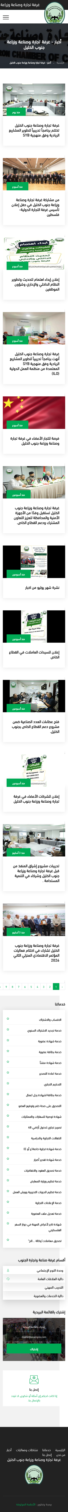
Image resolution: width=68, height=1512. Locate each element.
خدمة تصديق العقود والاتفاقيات (42, 1170)
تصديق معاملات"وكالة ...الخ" (44, 1240)
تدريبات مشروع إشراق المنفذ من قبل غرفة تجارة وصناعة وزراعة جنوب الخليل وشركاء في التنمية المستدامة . (36, 873)
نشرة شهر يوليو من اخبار (42, 587)
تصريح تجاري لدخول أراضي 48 (44, 1127)
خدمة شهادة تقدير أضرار (47, 1159)
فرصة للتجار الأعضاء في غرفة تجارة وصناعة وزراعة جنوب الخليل (34, 440)
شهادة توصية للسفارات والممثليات (41, 1116)
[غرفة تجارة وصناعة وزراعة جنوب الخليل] (34, 1474)
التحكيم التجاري (52, 1084)
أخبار (9, 1449)
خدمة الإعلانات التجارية (48, 1202)
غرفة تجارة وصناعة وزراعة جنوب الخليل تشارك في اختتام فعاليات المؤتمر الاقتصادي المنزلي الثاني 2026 (36, 952)
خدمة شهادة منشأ (50, 1062)
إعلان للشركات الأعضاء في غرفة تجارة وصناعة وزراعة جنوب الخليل (36, 798)
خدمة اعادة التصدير (50, 1073)
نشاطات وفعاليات (27, 1449)
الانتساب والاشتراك (50, 1019)
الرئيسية (60, 62)
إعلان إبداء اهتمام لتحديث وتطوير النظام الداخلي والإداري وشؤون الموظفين (35, 283)
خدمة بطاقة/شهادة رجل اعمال (43, 1094)
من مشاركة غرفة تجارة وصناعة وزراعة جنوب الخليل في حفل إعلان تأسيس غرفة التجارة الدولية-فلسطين (35, 207)
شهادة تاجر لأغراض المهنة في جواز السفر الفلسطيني (38, 1226)
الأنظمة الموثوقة (25, 1504)
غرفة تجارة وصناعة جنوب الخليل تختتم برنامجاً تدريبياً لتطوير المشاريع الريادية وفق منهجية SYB (34, 129)
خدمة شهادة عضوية (49, 1041)
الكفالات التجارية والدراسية (46, 1138)
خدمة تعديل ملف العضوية (46, 1213)
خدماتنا (46, 1449)
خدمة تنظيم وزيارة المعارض (45, 1181)
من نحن (60, 1454)
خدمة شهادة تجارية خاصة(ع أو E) (42, 1148)
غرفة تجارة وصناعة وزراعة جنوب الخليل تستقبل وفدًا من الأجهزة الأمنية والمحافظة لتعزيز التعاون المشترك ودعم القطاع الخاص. (36, 515)
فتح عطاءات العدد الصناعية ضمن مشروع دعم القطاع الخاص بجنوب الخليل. (35, 726)
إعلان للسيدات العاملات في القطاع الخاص (34, 654)
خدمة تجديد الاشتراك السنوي (44, 1030)
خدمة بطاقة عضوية (50, 1051)
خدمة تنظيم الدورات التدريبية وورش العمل (37, 1191)
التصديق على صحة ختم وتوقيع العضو (40, 1105)
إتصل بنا (47, 1454)
